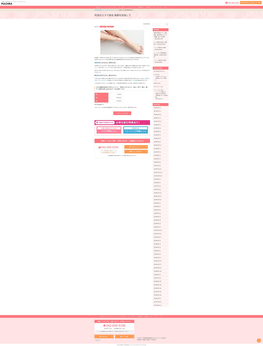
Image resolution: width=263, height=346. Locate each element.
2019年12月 (157, 230)
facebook (98, 340)
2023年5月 (156, 128)
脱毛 (98, 75)
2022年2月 (156, 162)
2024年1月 (156, 118)
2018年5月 (156, 285)
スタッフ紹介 (121, 7)
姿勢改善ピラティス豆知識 (161, 95)
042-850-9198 (109, 147)
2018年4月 (156, 288)
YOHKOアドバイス (160, 76)
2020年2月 (156, 223)
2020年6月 (156, 213)
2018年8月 (156, 274)
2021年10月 (157, 176)
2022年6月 (156, 155)
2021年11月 (157, 172)
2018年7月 (156, 278)
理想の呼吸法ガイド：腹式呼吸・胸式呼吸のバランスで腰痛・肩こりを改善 (160, 35)
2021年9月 (156, 179)
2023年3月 (156, 135)
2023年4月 (156, 131)
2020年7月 (156, 210)
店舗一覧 (148, 7)
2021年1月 (156, 189)
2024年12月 (157, 114)
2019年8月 (156, 244)
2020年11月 (157, 196)
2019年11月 (157, 233)
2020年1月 (156, 227)
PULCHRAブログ (158, 71)
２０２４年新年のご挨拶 (160, 60)
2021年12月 (157, 169)
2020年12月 (157, 193)
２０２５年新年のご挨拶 (160, 47)
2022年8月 (156, 148)
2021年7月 (156, 186)
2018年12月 (157, 261)
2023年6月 (156, 125)
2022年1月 (156, 165)
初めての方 (98, 7)
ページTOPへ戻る (259, 340)
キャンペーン (110, 26)
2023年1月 (156, 142)
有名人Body (158, 98)
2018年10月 (157, 268)
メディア (159, 7)
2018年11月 (157, 264)
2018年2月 (156, 295)
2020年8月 (156, 206)
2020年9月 (156, 203)
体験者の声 (140, 7)
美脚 (96, 62)
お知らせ (156, 83)
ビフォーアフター (131, 7)
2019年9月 (156, 240)
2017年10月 (157, 305)
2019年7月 (156, 247)
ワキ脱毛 (136, 80)
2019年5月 (156, 254)
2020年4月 (156, 220)
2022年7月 (156, 152)
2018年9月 (156, 271)
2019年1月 (156, 257)
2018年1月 (156, 298)
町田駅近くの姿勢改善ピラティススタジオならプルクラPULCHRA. (133, 344)
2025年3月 (156, 107)
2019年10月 (157, 237)
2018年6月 (156, 281)
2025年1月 (156, 111)
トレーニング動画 (159, 92)
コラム (165, 7)
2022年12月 (157, 145)
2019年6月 (156, 250)
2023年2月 (156, 138)
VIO (95, 78)
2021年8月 (156, 182)
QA (153, 7)
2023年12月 (157, 121)
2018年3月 (156, 291)
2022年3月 (156, 159)
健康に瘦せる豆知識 (160, 93)
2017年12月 (157, 302)
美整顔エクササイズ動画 (161, 78)
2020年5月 (156, 216)
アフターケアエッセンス (102, 80)
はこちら (109, 129)
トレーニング (107, 7)
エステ (114, 7)
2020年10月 (157, 199)
